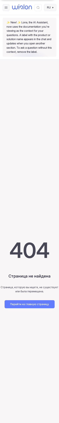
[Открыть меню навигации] (6, 7)
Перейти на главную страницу (29, 304)
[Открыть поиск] (38, 7)
